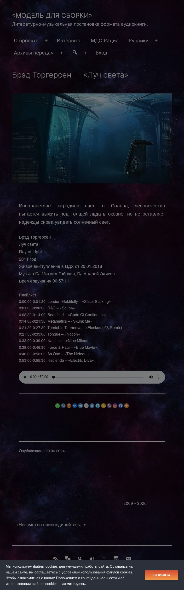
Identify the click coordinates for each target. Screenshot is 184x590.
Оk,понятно (161, 575)
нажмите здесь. (73, 584)
